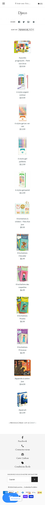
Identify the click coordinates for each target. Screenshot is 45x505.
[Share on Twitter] (24, 22)
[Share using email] (34, 22)
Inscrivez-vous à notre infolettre (23, 474)
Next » (33, 423)
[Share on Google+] (28, 22)
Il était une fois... (18, 487)
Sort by (14, 30)
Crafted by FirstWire (30, 487)
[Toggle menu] (3, 3)
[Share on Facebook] (19, 22)
